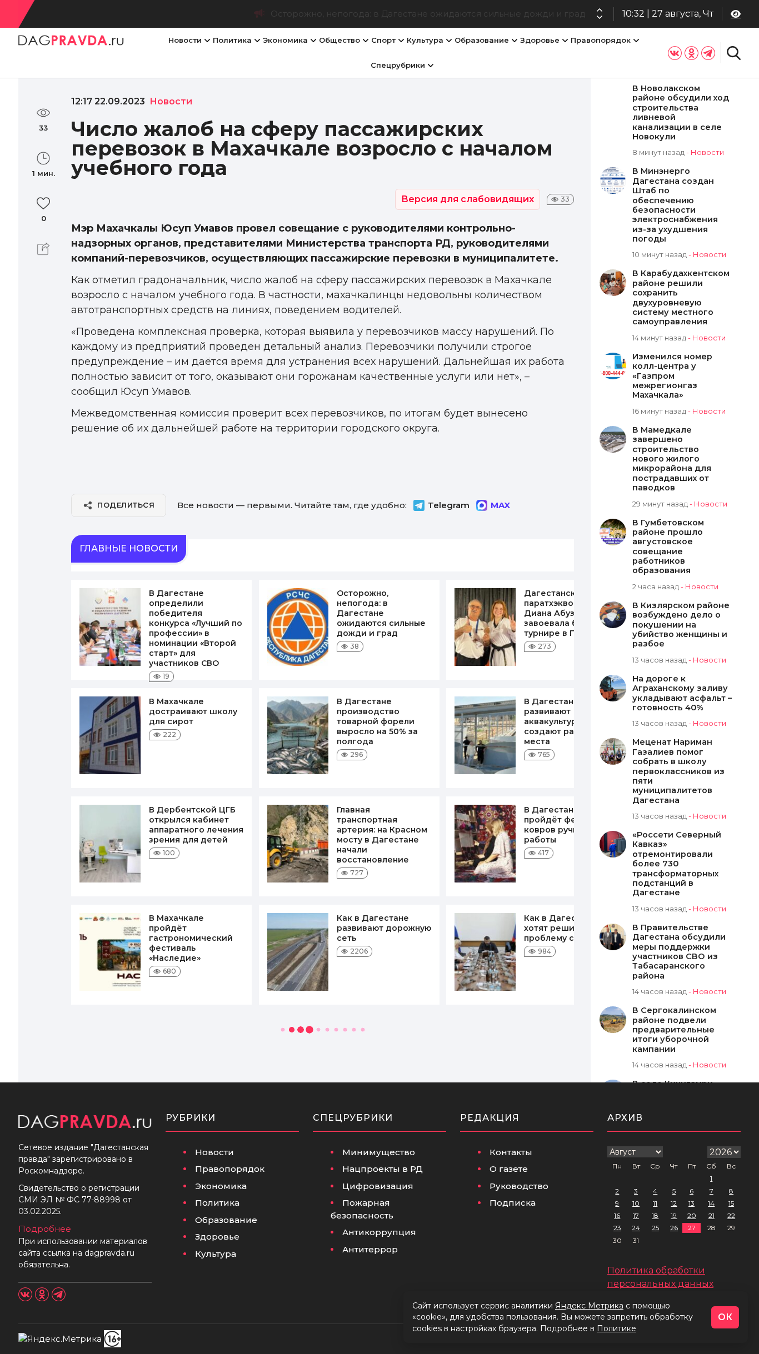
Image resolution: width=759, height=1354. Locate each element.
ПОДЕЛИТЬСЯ (125, 504)
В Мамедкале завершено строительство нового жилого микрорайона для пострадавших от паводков (671, 459)
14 (711, 1203)
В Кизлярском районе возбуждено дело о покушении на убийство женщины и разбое (681, 625)
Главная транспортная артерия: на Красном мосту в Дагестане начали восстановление (382, 835)
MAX (500, 505)
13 (691, 1203)
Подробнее (44, 1228)
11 (655, 1203)
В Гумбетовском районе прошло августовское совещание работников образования (668, 547)
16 (617, 1215)
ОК (725, 1317)
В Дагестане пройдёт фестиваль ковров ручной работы (567, 825)
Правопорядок (601, 40)
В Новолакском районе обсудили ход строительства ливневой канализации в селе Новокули (680, 113)
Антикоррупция (379, 1232)
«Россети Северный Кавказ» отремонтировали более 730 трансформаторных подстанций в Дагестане (676, 863)
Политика (232, 40)
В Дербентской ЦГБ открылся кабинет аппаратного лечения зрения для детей (196, 825)
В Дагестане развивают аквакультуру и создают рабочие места (562, 721)
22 (731, 1215)
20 (691, 1215)
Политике (616, 1328)
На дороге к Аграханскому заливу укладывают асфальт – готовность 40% (682, 693)
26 (674, 1227)
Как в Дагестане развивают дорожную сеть (384, 928)
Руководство (519, 1186)
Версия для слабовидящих (467, 199)
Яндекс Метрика (589, 1306)
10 (636, 1203)
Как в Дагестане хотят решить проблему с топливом (571, 928)
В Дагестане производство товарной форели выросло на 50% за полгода (377, 721)
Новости (185, 40)
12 (674, 1203)
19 (674, 1215)
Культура (425, 40)
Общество (339, 40)
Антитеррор (370, 1249)
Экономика (285, 40)
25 (655, 1227)
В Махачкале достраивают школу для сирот (193, 711)
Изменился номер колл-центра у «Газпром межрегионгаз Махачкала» (672, 376)
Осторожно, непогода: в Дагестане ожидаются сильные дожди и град (381, 613)
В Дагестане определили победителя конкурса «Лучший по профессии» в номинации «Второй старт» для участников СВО (195, 628)
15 (731, 1203)
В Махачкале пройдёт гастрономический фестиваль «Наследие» (191, 938)
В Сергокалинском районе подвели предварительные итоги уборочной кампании (674, 1030)
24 (636, 1227)
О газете (509, 1169)
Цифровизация (377, 1186)
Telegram (449, 505)
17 (636, 1215)
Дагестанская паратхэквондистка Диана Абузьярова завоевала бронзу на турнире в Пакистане (372, 13)
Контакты (511, 1152)
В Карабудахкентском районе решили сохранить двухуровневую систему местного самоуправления (681, 298)
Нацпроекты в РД (382, 1169)
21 (711, 1215)
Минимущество (378, 1152)
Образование (482, 40)
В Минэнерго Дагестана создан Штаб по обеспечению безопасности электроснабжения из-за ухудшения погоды (675, 205)
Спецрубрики (398, 65)
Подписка (513, 1202)
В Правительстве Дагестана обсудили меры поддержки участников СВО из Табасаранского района (679, 952)
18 (655, 1215)
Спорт (383, 40)
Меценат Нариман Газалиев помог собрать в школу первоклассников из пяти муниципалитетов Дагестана (678, 771)
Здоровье (540, 40)
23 (617, 1227)
